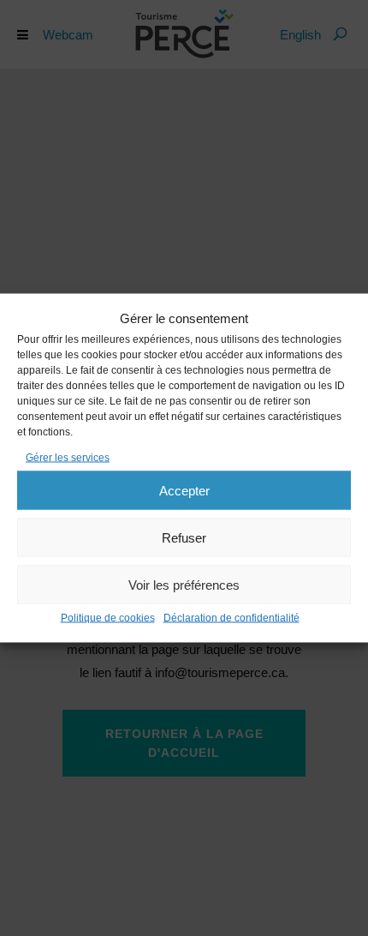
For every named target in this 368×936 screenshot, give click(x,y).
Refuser (184, 537)
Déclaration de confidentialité (231, 618)
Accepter (184, 490)
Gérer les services (68, 458)
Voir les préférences (184, 584)
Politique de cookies (108, 618)
